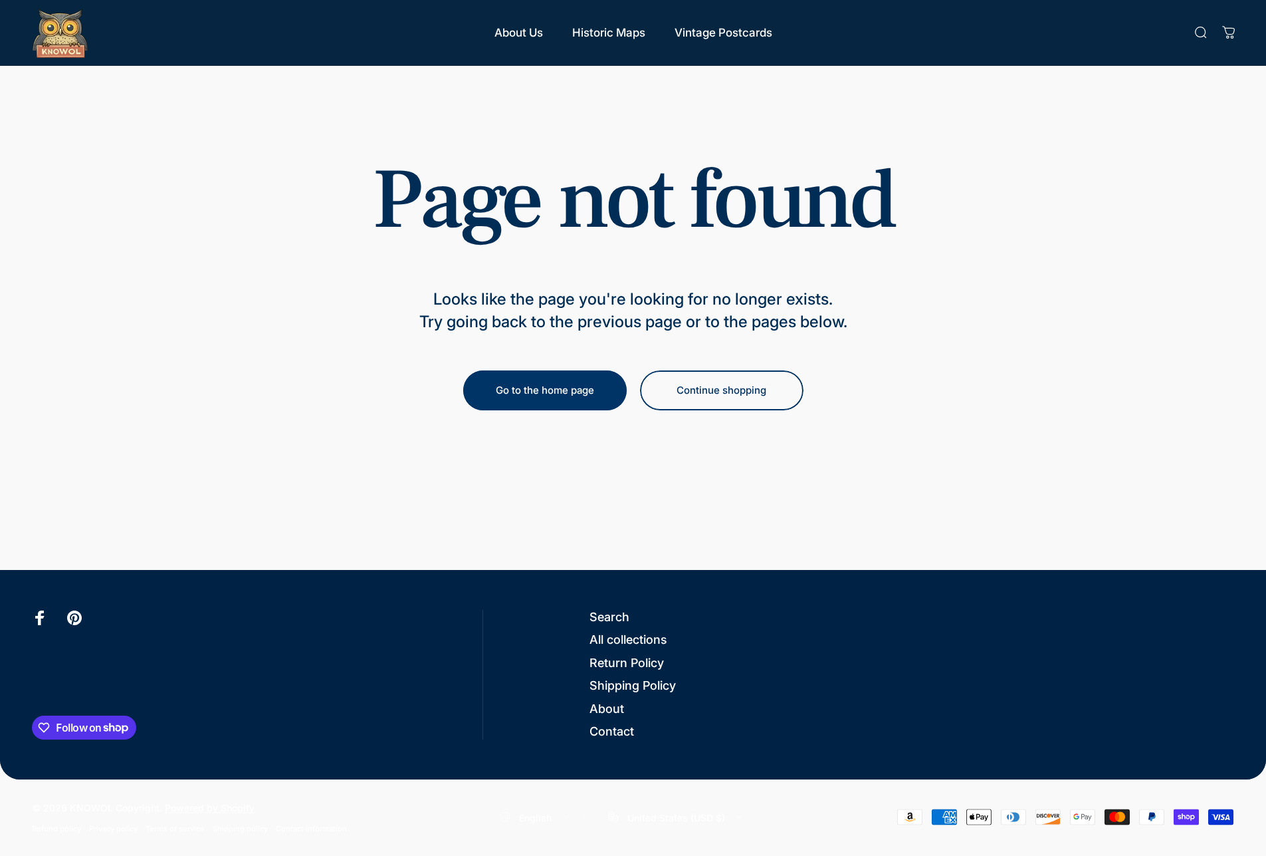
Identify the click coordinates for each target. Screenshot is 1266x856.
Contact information (311, 828)
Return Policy (626, 663)
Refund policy (56, 828)
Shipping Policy (632, 685)
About (606, 709)
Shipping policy (240, 828)
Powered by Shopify (210, 807)
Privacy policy (113, 828)
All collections (628, 639)
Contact (611, 731)
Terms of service (175, 828)
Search (609, 617)
